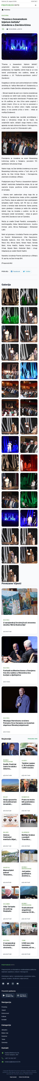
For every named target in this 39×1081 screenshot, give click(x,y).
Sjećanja (4, 1042)
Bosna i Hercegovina (8, 760)
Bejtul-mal (5, 1033)
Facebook (16, 271)
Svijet (5, 797)
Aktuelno (4, 1030)
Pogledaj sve (32, 739)
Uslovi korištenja (24, 1077)
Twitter (28, 271)
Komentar (25, 797)
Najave (5, 832)
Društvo (6, 867)
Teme (23, 940)
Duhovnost (5, 1013)
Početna (4, 1007)
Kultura (5, 15)
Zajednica (25, 832)
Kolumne (6, 904)
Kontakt (34, 1)
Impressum (13, 1077)
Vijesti (24, 760)
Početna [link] (7, 10)
